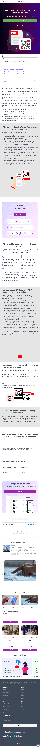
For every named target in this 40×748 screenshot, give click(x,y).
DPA (3, 712)
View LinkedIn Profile (31, 544)
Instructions (7, 61)
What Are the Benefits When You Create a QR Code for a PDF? (16, 69)
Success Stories (24, 61)
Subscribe (20, 725)
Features (15, 61)
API (3, 691)
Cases (11, 61)
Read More (10, 621)
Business (20, 519)
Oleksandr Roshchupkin (18, 542)
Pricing (22, 692)
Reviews (22, 698)
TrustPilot (22, 697)
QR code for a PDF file (12, 97)
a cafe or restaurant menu (31, 272)
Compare (22, 694)
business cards (31, 146)
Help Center (23, 711)
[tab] (20, 447)
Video (19, 61)
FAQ (21, 703)
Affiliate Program (6, 692)
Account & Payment (6, 703)
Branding (25, 519)
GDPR (4, 711)
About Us (22, 689)
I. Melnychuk (6, 618)
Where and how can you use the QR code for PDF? (14, 71)
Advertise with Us (6, 695)
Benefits (4, 689)
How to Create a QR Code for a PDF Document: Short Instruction (17, 73)
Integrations (23, 695)
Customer (14, 519)
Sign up (20, 491)
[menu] (3, 1)
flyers (8, 331)
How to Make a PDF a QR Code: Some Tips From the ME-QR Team (17, 75)
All (2, 61)
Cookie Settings (6, 709)
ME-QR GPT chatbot (6, 694)
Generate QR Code (20, 20)
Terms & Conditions (6, 706)
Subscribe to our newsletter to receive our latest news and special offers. (16, 716)
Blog (21, 706)
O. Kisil (24, 618)
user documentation (24, 147)
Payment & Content (24, 691)
